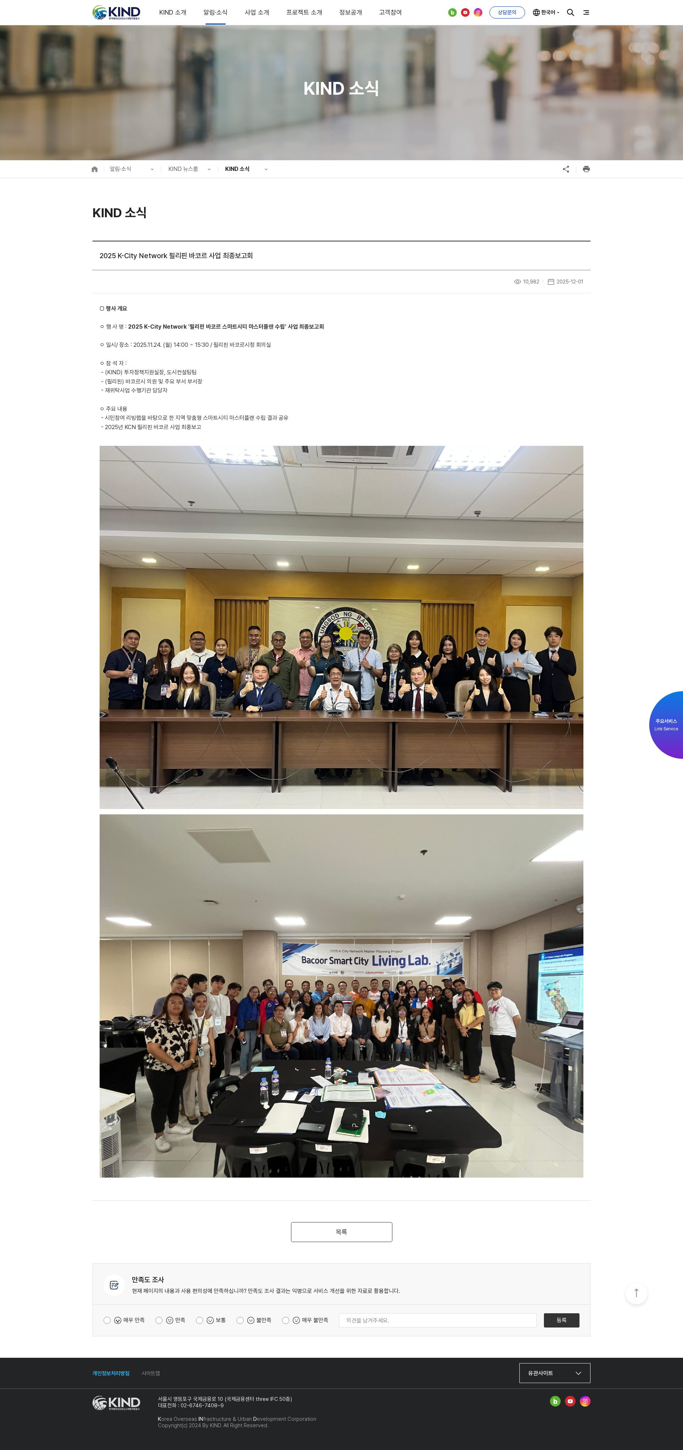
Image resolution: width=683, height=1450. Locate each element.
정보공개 (350, 12)
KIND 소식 (237, 169)
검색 (570, 12)
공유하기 (566, 169)
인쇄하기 (586, 169)
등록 (562, 1320)
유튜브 (465, 12)
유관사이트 (540, 1373)
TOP (636, 1294)
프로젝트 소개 (304, 12)
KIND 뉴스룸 (183, 169)
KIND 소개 (172, 12)
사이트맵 (151, 1373)
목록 (341, 1232)
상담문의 (507, 12)
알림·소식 (215, 12)
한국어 (548, 12)
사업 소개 (257, 12)
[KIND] (116, 12)
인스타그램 (478, 12)
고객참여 (390, 12)
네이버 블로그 (452, 12)
